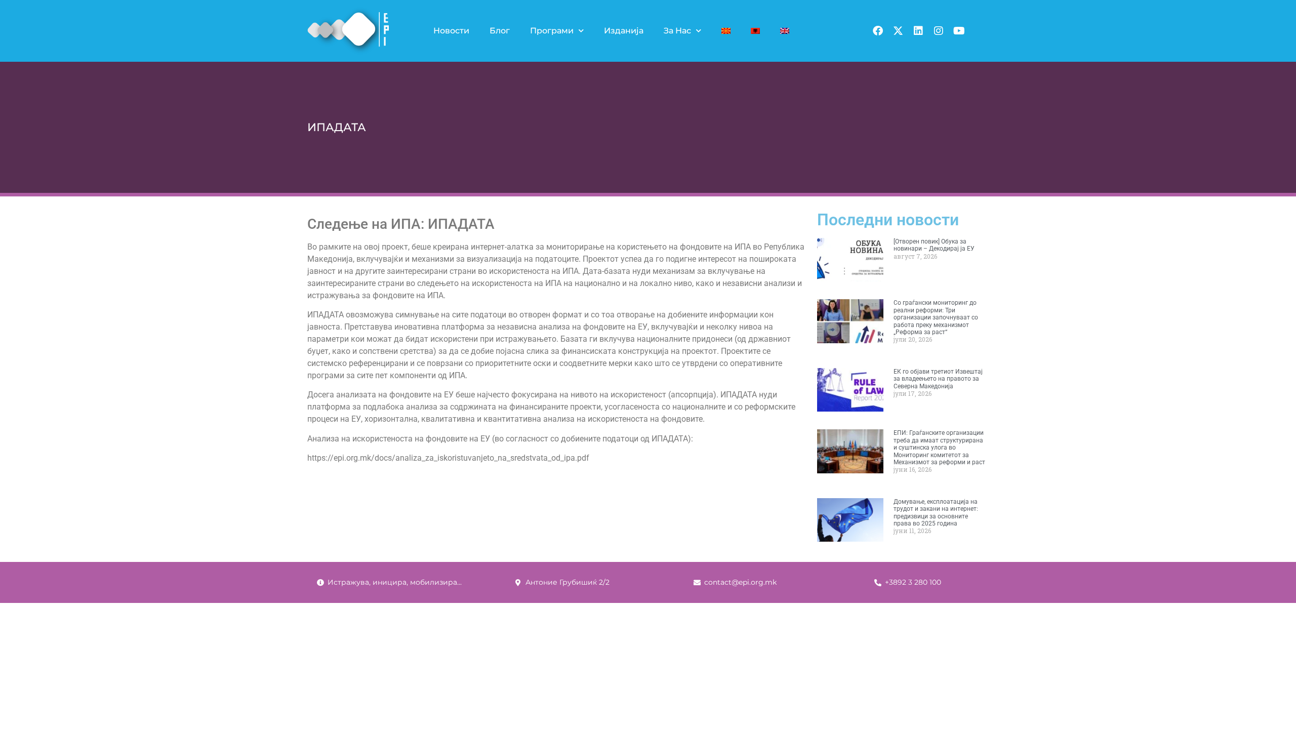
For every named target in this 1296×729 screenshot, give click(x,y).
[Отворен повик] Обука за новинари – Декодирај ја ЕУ (934, 245)
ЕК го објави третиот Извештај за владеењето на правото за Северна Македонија (938, 379)
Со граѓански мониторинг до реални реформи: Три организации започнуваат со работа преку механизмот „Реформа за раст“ (936, 317)
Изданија (623, 30)
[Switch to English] (784, 31)
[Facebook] (878, 31)
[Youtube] (959, 31)
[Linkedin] (918, 31)
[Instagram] (938, 31)
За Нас (677, 30)
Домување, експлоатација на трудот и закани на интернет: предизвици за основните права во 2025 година (936, 512)
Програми (552, 30)
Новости (451, 30)
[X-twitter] (898, 31)
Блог (500, 30)
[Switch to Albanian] (755, 31)
